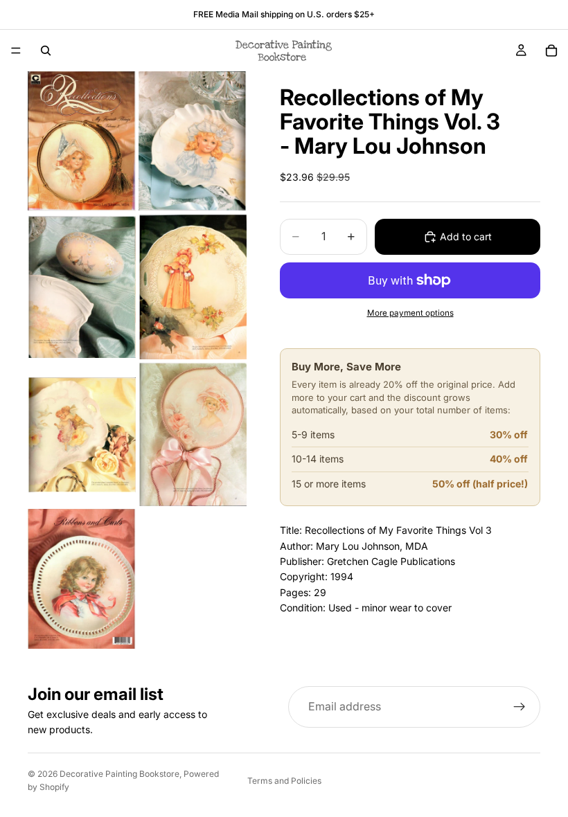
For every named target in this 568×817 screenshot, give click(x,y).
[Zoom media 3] (82, 287)
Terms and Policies (284, 780)
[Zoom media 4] (193, 287)
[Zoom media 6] (193, 434)
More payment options (410, 313)
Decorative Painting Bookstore (119, 774)
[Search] (45, 50)
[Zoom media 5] (82, 434)
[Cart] (551, 50)
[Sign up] (519, 706)
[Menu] (16, 50)
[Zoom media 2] (193, 141)
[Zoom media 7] (82, 579)
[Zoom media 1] (82, 141)
